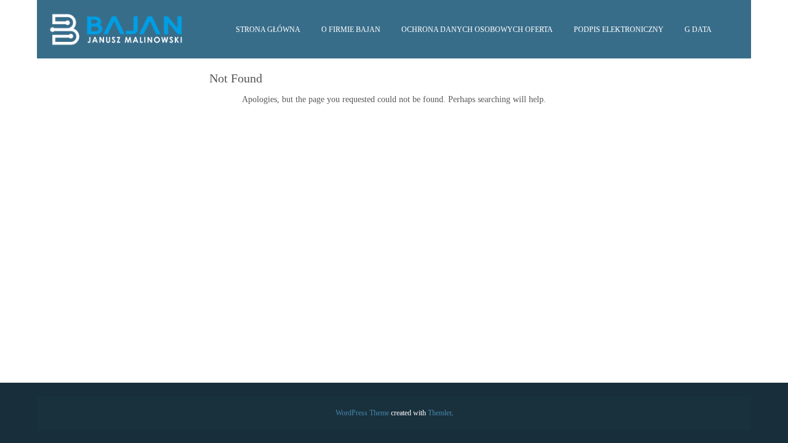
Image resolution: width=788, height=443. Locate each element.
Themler (439, 413)
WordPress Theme (362, 413)
